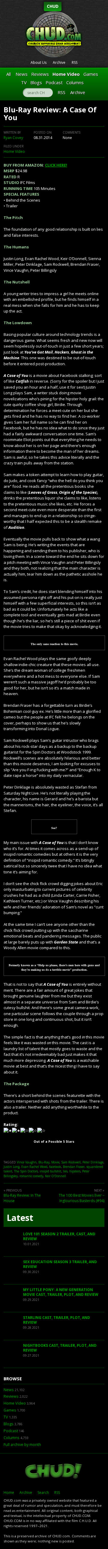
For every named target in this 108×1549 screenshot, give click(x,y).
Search (43, 1492)
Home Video (66, 74)
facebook (55, 1167)
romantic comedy (31, 1176)
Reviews (40, 74)
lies (65, 1171)
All (8, 74)
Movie (55, 1162)
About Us (38, 62)
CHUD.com (54, 1471)
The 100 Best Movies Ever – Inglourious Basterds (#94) (81, 1198)
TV (24, 82)
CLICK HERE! (56, 165)
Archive (59, 62)
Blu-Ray (44, 1162)
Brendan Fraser (74, 1167)
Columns (75, 82)
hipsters (74, 1171)
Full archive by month (22, 1444)
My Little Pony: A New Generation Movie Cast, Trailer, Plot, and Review (60, 1292)
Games (90, 74)
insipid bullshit (50, 1171)
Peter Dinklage (93, 1162)
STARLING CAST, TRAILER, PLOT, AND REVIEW (56, 1320)
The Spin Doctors (26, 1171)
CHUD (52, 6)
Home (9, 1492)
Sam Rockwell (71, 1162)
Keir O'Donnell (55, 1176)
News (22, 74)
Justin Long (12, 1167)
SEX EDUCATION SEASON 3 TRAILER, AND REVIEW (60, 1264)
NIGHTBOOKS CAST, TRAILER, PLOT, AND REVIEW (60, 1348)
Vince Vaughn (27, 1162)
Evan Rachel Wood (34, 1167)
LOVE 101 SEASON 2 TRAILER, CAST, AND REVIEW (59, 1236)
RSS (74, 62)
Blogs (36, 82)
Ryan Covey (13, 137)
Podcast (54, 82)
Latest (20, 1217)
